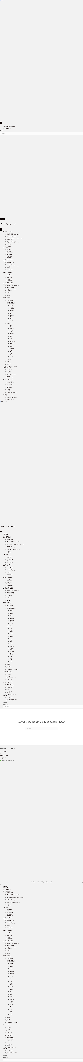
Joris (11, 338)
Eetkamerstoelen (11, 236)
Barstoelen (9, 300)
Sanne (11, 320)
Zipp (11, 322)
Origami (12, 343)
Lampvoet (9, 277)
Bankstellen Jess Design (13, 234)
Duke (11, 307)
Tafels (8, 364)
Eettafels (9, 249)
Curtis (11, 305)
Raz (11, 318)
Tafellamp (9, 276)
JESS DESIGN (7, 297)
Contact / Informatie (9, 126)
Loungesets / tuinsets (12, 266)
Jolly (11, 312)
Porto (11, 345)
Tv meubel (9, 396)
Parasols (8, 267)
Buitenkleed (9, 381)
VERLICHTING (7, 272)
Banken (8, 299)
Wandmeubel (10, 399)
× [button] (0, 884)
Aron (11, 325)
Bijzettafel (9, 254)
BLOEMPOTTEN (8, 284)
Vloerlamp (9, 279)
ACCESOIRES (7, 368)
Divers (8, 271)
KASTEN (5, 394)
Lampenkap (9, 282)
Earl (11, 331)
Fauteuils (9, 239)
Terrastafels (9, 264)
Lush (11, 340)
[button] (2, 219)
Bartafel (8, 251)
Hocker (8, 244)
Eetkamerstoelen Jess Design (15, 238)
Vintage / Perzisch (11, 392)
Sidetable (9, 256)
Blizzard (12, 328)
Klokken (8, 373)
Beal (11, 327)
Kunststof (9, 290)
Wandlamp (9, 280)
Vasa (11, 353)
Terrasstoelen (10, 262)
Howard (12, 310)
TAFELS (5, 248)
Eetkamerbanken (11, 241)
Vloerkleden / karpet (12, 366)
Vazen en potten (11, 374)
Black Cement (10, 287)
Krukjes (8, 246)
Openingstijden (7, 128)
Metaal (8, 292)
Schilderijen (9, 376)
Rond (8, 391)
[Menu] (1, 123)
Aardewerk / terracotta (12, 285)
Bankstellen (9, 233)
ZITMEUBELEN (7, 231)
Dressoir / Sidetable (11, 397)
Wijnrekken (9, 378)
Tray (11, 350)
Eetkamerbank (10, 302)
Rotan (8, 294)
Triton (11, 351)
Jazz (11, 335)
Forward (12, 308)
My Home (12, 341)
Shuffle (12, 348)
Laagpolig (9, 387)
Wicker (8, 295)
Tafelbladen (9, 259)
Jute (7, 386)
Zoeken (5, 704)
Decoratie (9, 369)
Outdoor (8, 363)
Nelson (12, 315)
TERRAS (5, 261)
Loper (8, 389)
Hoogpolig (9, 384)
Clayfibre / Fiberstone (12, 289)
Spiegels (8, 371)
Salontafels (9, 253)
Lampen (8, 361)
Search (2, 131)
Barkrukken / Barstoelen (13, 243)
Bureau (8, 257)
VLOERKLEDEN (8, 379)
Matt (11, 313)
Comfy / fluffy (10, 383)
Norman (12, 317)
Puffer (11, 346)
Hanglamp (9, 274)
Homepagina (7, 125)
